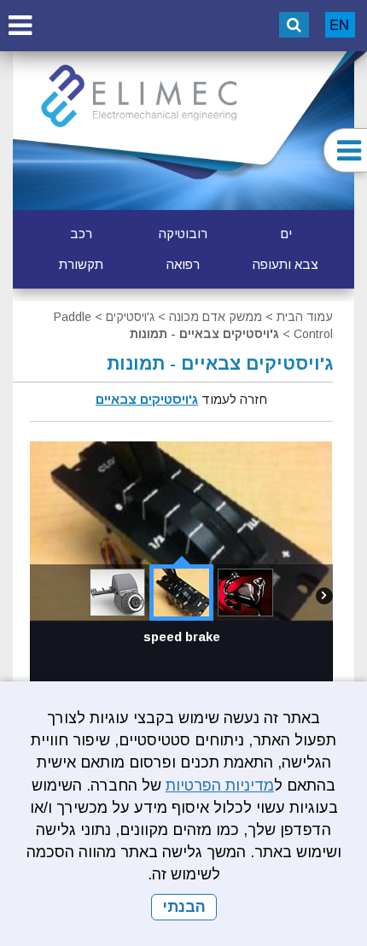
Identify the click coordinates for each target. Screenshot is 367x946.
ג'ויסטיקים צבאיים (147, 399)
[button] (19, 25)
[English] (340, 25)
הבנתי (184, 906)
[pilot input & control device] (117, 592)
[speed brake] (181, 592)
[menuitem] (286, 234)
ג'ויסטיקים (130, 317)
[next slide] (324, 604)
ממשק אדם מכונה (215, 317)
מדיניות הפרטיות (220, 785)
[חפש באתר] (294, 24)
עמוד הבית (305, 317)
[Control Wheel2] (245, 592)
